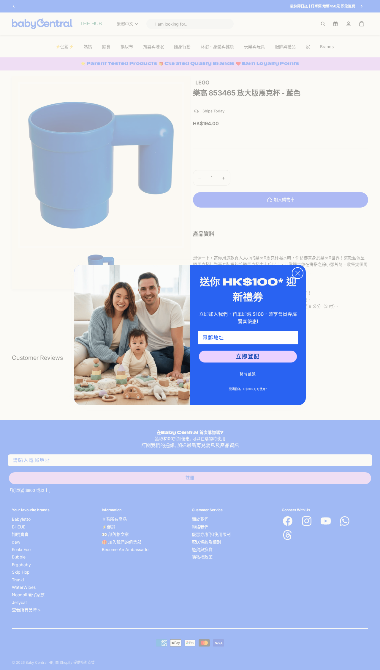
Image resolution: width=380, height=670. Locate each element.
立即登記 (248, 356)
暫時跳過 (248, 374)
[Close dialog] (297, 273)
